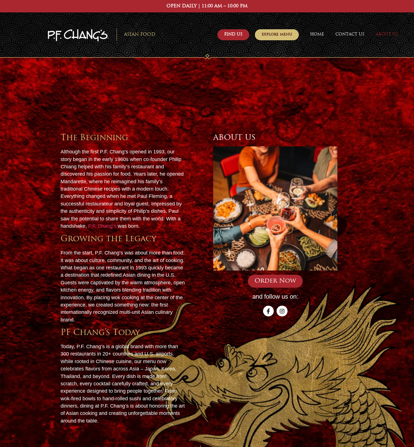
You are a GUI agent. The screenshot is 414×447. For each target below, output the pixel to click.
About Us (387, 34)
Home (317, 34)
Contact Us (349, 34)
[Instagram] (282, 311)
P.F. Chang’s (102, 226)
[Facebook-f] (268, 311)
